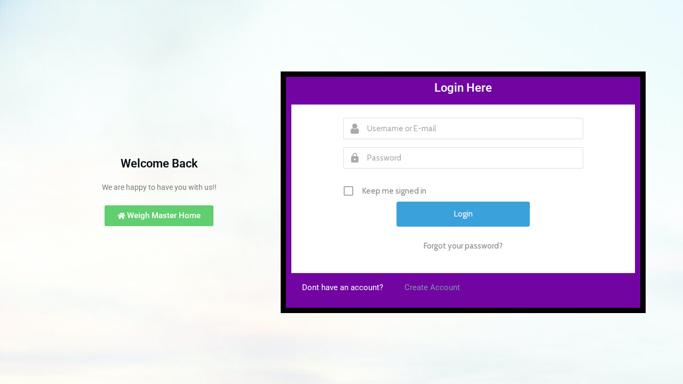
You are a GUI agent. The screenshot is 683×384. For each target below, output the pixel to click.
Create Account (432, 287)
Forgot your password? (463, 246)
